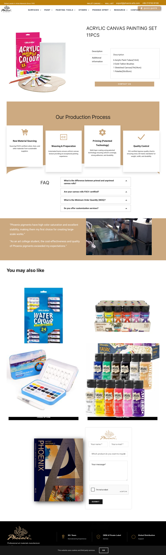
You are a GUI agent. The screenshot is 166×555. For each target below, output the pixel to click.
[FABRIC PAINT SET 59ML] (122, 380)
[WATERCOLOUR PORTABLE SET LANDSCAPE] (43, 380)
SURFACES (33, 10)
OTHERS (83, 10)
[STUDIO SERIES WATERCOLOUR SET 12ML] (43, 316)
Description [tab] (97, 51)
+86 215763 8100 (150, 3)
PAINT (47, 10)
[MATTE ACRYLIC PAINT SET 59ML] (122, 316)
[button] (96, 182)
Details (43, 417)
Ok (103, 550)
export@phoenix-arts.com (128, 3)
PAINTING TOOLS (64, 10)
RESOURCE (119, 10)
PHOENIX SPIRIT (100, 10)
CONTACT (135, 10)
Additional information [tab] (97, 59)
